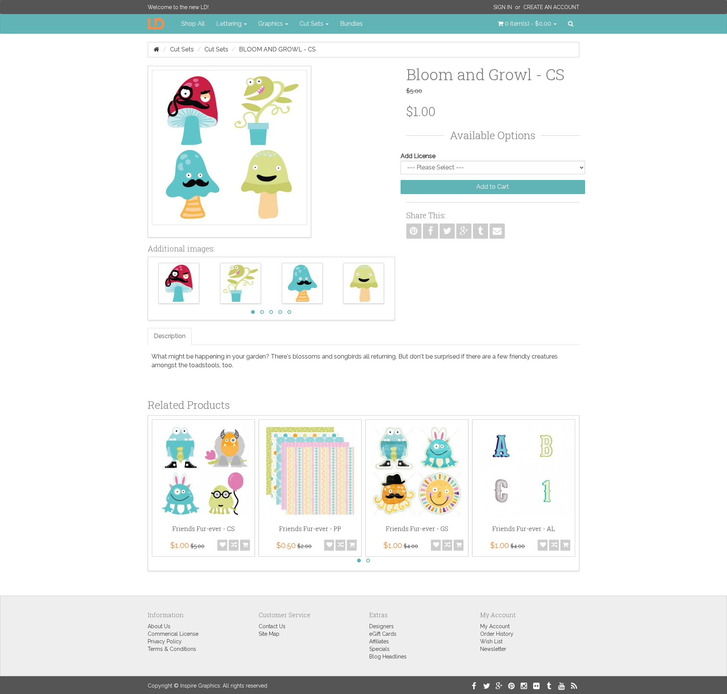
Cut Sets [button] (312, 23)
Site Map (269, 634)
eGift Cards (382, 634)
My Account (495, 626)
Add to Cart (492, 186)
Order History (496, 634)
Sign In (502, 7)
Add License (418, 156)
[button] (527, 23)
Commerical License (173, 634)
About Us (159, 626)
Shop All (193, 23)
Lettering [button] (229, 23)
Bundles (351, 23)
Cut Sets (182, 49)
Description (170, 336)
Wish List (491, 641)
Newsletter (493, 649)
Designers (381, 626)
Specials (379, 649)
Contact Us (272, 626)
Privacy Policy (165, 641)
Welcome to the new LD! (178, 7)
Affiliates (379, 641)
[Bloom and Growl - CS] (229, 152)
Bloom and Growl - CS (277, 49)
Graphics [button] (271, 23)
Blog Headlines (388, 657)
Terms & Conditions (172, 649)
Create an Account (551, 7)
